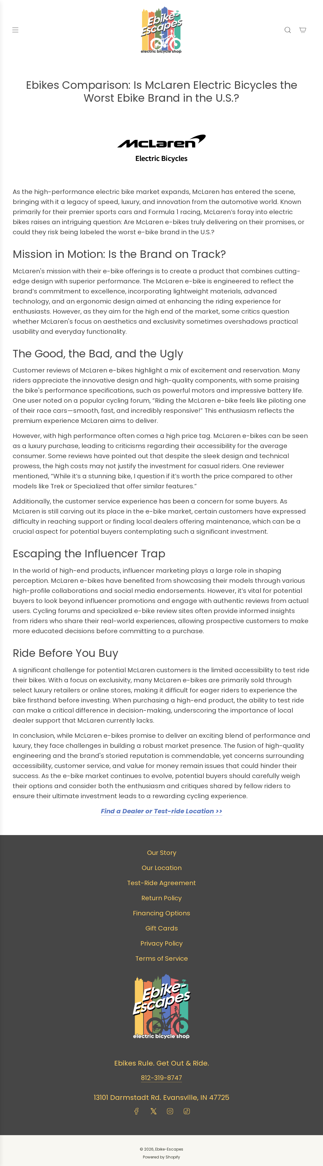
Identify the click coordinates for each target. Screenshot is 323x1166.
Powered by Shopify (161, 1157)
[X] (153, 1111)
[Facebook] (136, 1111)
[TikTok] (186, 1111)
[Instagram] (170, 1111)
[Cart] (302, 29)
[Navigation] (15, 29)
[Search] (287, 29)
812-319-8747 (161, 1077)
